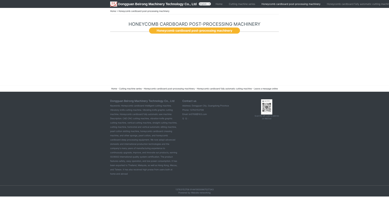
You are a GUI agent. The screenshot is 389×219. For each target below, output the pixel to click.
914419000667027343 (202, 189)
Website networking (201, 192)
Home (219, 3)
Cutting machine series (242, 3)
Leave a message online (266, 88)
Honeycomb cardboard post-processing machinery (291, 3)
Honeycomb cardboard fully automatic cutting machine (224, 88)
